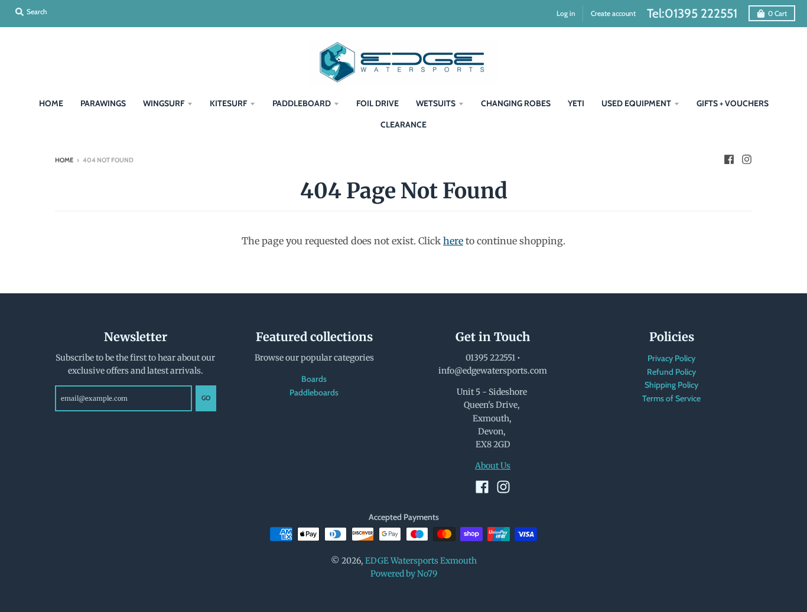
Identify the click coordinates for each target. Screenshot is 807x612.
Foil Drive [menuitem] (377, 103)
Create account (613, 13)
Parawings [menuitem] (103, 103)
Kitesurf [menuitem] (228, 103)
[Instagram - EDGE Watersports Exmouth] (746, 159)
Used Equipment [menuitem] (636, 103)
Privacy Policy (671, 358)
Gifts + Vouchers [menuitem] (733, 103)
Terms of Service (671, 398)
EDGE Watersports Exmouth (421, 560)
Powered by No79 (403, 573)
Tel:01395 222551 (692, 13)
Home (64, 160)
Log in (566, 13)
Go (205, 398)
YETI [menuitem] (576, 103)
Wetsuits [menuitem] (435, 103)
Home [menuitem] (51, 103)
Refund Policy (671, 371)
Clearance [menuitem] (403, 124)
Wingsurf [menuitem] (163, 103)
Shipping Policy (671, 384)
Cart (777, 13)
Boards (314, 379)
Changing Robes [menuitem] (516, 103)
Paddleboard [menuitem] (301, 103)
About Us (492, 465)
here (453, 241)
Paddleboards (314, 392)
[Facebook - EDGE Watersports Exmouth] (729, 159)
